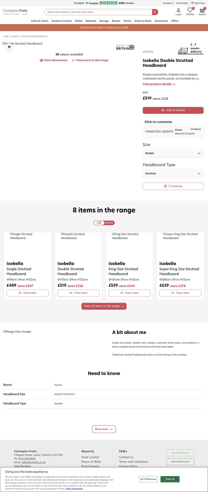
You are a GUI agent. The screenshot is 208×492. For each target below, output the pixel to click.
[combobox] (173, 153)
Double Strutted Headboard (34, 36)
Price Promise (90, 466)
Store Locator (90, 457)
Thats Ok (170, 479)
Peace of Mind (91, 462)
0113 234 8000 (27, 459)
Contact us (126, 457)
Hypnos (15, 36)
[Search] (155, 12)
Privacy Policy (128, 466)
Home (6, 36)
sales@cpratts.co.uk (34, 462)
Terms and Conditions (133, 462)
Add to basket (175, 110)
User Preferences (180, 462)
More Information (74, 489)
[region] (104, 479)
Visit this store (22, 466)
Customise (175, 186)
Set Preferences (180, 453)
